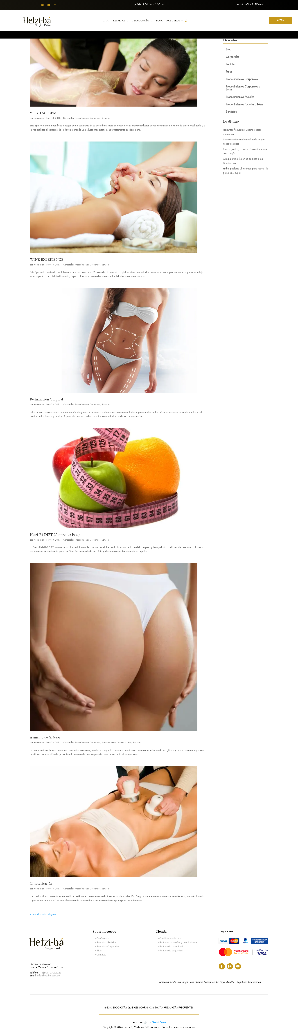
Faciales (230, 64)
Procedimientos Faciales (240, 97)
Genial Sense (159, 1022)
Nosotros (173, 21)
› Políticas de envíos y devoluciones (177, 942)
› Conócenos (102, 938)
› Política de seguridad (170, 950)
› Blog (98, 950)
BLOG (159, 21)
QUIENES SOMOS (138, 1007)
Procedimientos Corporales (87, 118)
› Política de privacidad (170, 946)
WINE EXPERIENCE (46, 259)
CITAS (280, 20)
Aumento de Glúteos (45, 737)
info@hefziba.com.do (48, 975)
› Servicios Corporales (107, 946)
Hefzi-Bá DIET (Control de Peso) (55, 534)
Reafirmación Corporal (46, 399)
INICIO (108, 1007)
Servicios (119, 21)
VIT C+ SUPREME (44, 113)
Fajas (229, 71)
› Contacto (100, 954)
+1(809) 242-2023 (50, 972)
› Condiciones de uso (169, 938)
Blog (228, 49)
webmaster (39, 118)
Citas (106, 21)
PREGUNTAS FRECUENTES (178, 1007)
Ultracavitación (41, 883)
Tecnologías (141, 21)
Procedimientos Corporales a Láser (243, 88)
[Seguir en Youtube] (48, 4)
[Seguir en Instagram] (42, 4)
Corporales (68, 118)
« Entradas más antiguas (43, 914)
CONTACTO (156, 1007)
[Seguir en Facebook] (54, 4)
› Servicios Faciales (106, 942)
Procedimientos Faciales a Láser (116, 742)
